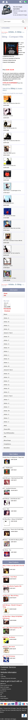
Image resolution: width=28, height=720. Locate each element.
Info (2, 674)
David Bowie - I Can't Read (10, 576)
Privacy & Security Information (8, 678)
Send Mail (3, 669)
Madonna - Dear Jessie (9, 646)
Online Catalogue (4, 32)
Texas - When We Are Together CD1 (12, 586)
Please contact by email (6, 685)
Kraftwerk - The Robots (9, 637)
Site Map (3, 676)
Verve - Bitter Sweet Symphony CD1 (12, 627)
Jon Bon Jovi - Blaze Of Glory (10, 595)
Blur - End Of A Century (9, 656)
